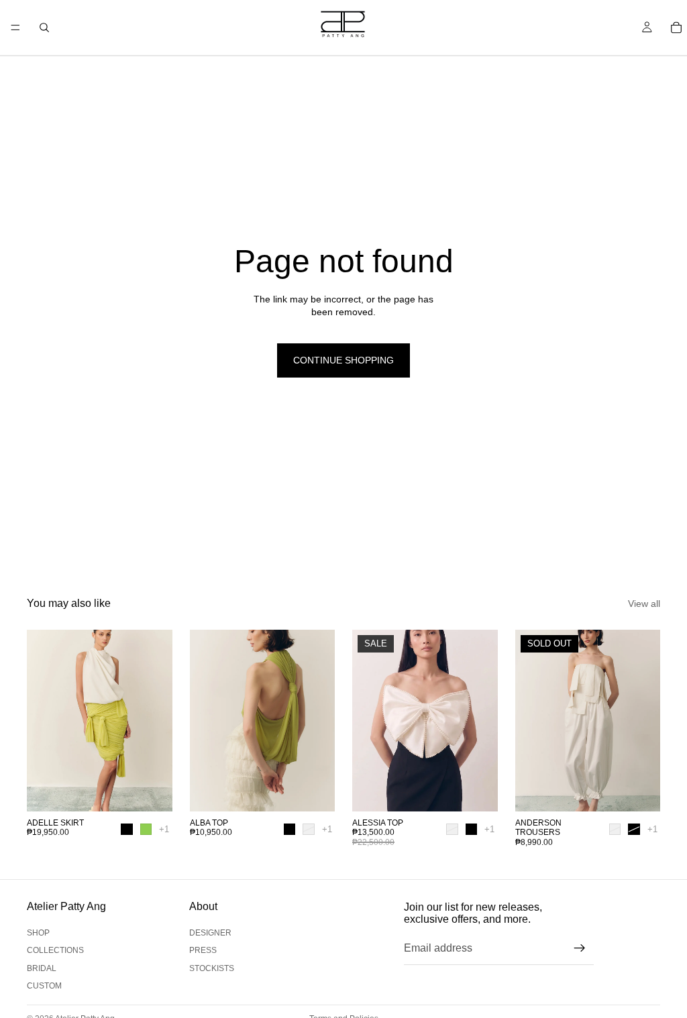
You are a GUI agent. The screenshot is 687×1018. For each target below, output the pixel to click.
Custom (44, 986)
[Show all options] (164, 829)
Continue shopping (343, 360)
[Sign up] (580, 948)
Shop (38, 933)
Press (203, 950)
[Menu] (15, 27)
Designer (210, 933)
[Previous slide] (41, 720)
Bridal (41, 968)
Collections (55, 950)
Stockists (211, 968)
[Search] (44, 27)
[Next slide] (157, 720)
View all (644, 603)
